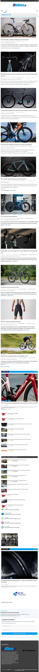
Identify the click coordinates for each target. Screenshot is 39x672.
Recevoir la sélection (19, 633)
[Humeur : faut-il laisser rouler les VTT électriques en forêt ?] (4, 461)
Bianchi (5, 79)
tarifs (14, 359)
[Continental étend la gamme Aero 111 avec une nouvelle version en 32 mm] (4, 424)
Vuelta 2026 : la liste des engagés (13, 413)
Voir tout (35, 371)
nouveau (14, 79)
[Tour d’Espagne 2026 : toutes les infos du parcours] (4, 419)
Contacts (22, 670)
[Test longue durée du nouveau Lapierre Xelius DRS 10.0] (4, 476)
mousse (6, 517)
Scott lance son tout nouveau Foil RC (10, 287)
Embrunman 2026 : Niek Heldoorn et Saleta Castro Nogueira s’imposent (18, 434)
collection (5, 359)
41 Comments (15, 476)
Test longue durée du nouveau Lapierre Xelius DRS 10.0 (17, 475)
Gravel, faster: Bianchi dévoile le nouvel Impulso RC (13, 179)
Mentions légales (25, 669)
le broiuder (6, 526)
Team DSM (12, 290)
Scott (14, 219)
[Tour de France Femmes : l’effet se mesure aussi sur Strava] (4, 450)
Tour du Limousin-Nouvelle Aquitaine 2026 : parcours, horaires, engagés (19, 439)
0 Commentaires (11, 41)
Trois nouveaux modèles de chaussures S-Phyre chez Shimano (16, 144)
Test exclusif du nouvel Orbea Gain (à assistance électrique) (17, 480)
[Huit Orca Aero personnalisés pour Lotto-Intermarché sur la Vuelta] (19, 387)
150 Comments (15, 460)
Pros (6, 400)
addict (2, 359)
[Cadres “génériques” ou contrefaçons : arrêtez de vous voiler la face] (4, 466)
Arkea (2, 79)
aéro (2, 290)
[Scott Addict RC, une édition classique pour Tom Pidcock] (18, 27)
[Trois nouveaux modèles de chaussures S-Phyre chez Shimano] (18, 132)
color (6, 79)
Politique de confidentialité (32, 669)
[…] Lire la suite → (17, 48)
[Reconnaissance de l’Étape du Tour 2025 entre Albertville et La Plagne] (4, 471)
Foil (3, 290)
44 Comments (15, 466)
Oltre (16, 79)
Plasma (12, 219)
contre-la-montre (4, 219)
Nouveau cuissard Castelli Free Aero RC (11, 321)
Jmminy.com (19, 669)
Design (7, 113)
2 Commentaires (12, 112)
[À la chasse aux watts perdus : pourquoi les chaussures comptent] (4, 485)
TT (15, 219)
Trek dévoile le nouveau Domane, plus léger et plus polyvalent (18, 444)
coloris (8, 79)
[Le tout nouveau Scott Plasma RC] (18, 204)
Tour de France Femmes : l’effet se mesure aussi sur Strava (17, 449)
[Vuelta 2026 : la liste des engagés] (4, 414)
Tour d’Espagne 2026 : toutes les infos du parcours (16, 418)
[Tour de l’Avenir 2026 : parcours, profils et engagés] (4, 429)
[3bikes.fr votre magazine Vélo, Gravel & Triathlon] (2, 11)
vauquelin (19, 79)
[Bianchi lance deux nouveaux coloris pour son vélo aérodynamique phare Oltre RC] (18, 61)
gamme (9, 359)
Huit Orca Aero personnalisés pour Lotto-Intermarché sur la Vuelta (19, 403)
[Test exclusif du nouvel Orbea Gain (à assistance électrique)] (4, 481)
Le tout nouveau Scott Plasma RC (9, 216)
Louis (5, 508)
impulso (7, 182)
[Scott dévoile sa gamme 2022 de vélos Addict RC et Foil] (18, 343)
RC (17, 79)
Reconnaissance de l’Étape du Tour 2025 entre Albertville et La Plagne (19, 470)
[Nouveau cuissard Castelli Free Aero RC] (18, 309)
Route (9, 400)
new (12, 79)
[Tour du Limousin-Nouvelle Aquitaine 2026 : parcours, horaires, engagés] (4, 440)
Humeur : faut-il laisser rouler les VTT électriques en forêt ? (17, 459)
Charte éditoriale (18, 670)
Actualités (3, 400)
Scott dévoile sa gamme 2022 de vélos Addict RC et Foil (14, 356)
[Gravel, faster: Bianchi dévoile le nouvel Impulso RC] (18, 166)
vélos (16, 359)
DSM (7, 219)
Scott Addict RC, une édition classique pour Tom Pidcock (15, 39)
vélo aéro (17, 219)
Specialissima (12, 113)
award (2, 113)
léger (5, 290)
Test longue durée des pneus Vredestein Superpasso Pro (16, 499)
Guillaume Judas (7, 513)
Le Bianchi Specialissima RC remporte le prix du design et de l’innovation (19, 110)
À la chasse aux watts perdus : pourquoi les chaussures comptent (18, 484)
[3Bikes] (9, 648)
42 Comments (16, 471)
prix (8, 113)
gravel (5, 182)
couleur (10, 79)
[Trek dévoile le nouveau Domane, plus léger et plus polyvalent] (4, 445)
